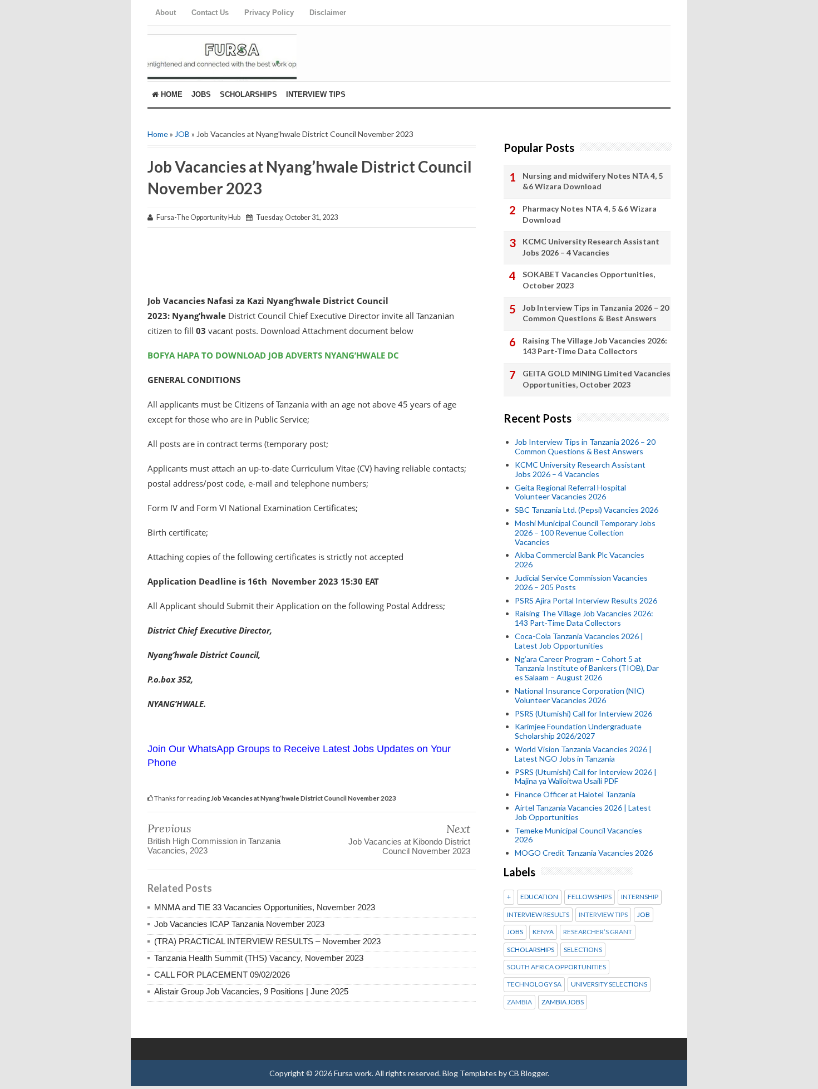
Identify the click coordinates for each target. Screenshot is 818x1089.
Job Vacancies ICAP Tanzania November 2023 (239, 924)
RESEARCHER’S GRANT (597, 932)
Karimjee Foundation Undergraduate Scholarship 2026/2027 (578, 731)
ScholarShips (248, 94)
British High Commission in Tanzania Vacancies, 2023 (213, 845)
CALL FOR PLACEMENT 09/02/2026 (222, 974)
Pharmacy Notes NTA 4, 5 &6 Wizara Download (590, 214)
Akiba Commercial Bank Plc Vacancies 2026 (579, 559)
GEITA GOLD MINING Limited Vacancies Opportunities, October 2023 (597, 379)
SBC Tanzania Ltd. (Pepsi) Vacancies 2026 (586, 509)
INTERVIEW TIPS (603, 915)
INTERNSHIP (639, 897)
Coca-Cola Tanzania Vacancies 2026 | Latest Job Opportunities (579, 640)
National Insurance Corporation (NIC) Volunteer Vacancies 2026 (579, 695)
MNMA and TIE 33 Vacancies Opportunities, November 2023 (264, 907)
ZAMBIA (519, 1002)
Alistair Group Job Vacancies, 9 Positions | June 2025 (251, 991)
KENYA (543, 932)
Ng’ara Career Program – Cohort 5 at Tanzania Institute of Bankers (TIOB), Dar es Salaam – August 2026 (587, 668)
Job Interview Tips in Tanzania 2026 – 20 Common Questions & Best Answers (596, 313)
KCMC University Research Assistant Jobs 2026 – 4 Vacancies (591, 247)
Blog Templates (469, 1073)
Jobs (201, 94)
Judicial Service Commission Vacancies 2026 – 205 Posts (581, 582)
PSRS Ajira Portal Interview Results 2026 (586, 600)
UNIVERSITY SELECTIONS (609, 984)
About (165, 12)
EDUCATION (539, 897)
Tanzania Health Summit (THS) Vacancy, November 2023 (258, 958)
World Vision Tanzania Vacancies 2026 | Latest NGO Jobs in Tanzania (583, 753)
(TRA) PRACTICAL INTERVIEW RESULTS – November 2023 (267, 941)
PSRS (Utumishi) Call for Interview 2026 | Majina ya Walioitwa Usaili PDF (586, 776)
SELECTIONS (583, 950)
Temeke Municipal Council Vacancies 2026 (578, 835)
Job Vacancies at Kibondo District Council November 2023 (409, 846)
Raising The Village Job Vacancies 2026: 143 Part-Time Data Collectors (595, 346)
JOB (182, 134)
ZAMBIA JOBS (562, 1002)
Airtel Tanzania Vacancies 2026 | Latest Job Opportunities (583, 812)
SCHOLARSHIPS (530, 950)
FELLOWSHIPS (590, 897)
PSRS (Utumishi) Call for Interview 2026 (583, 713)
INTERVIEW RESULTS (538, 915)
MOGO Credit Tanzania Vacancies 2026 (584, 852)
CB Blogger (528, 1073)
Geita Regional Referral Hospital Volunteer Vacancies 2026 (570, 492)
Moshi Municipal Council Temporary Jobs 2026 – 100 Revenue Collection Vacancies (585, 532)
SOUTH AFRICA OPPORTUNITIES (556, 967)
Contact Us (210, 12)
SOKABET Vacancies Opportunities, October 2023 (589, 279)
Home (171, 94)
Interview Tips (316, 94)
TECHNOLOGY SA (534, 984)
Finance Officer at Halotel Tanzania (575, 794)
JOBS (515, 932)
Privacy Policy (269, 12)
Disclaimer (327, 12)
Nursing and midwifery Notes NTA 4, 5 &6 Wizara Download (593, 181)
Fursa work (353, 1073)
